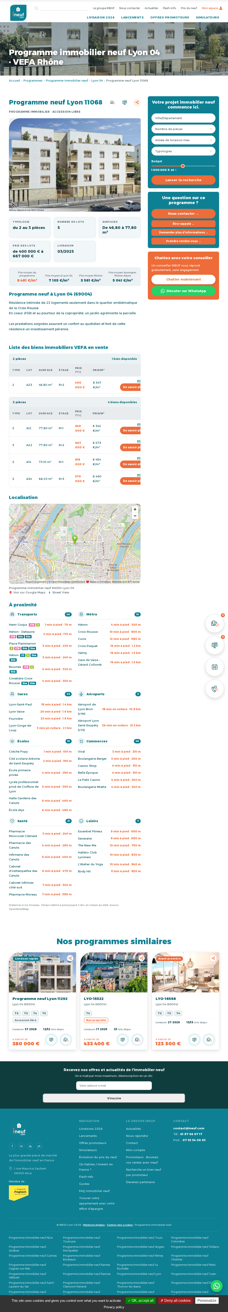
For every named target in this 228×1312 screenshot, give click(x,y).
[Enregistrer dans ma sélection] (112, 102)
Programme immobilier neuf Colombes (189, 1239)
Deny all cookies (177, 1300)
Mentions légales (94, 1224)
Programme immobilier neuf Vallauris (27, 1275)
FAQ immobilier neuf (94, 1191)
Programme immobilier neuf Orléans (195, 1246)
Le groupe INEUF (103, 8)
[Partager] (137, 102)
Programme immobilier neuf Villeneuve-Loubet (27, 1293)
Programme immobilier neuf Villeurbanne (189, 1293)
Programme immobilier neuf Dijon (193, 1282)
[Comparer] (125, 102)
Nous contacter (129, 8)
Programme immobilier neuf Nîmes (140, 1255)
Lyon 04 (97, 80)
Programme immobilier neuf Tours (140, 1237)
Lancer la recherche (183, 180)
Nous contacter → (183, 214)
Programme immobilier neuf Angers (140, 1246)
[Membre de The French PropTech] (39, 1193)
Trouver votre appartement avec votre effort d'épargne (96, 1203)
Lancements (132, 17)
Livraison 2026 (100, 17)
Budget (156, 161)
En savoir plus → (135, 387)
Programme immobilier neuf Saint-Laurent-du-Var (32, 1284)
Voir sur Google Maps (29, 592)
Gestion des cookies (120, 1224)
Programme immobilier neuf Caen (193, 1274)
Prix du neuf (189, 8)
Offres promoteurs (169, 17)
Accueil (14, 80)
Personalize (206, 1300)
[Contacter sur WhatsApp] (217, 1286)
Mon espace (210, 8)
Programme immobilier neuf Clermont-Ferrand (81, 1284)
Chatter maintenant (183, 279)
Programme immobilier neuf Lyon (139, 1274)
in (21, 1146)
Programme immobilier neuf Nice (31, 1237)
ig (30, 1146)
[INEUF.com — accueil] (18, 13)
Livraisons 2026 (91, 1128)
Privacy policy (114, 1307)
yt (39, 1146)
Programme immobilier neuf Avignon (135, 1293)
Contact (132, 1143)
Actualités (151, 8)
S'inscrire (114, 1098)
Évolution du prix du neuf (98, 1157)
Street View (60, 592)
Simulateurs (207, 17)
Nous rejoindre (137, 1136)
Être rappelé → (183, 223)
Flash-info (169, 8)
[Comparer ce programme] (51, 1039)
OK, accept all (142, 1300)
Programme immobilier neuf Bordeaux (81, 1257)
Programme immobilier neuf (67, 80)
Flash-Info (86, 1176)
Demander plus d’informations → (183, 232)
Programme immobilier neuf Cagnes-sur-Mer (27, 1266)
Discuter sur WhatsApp (186, 291)
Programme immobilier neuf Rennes (87, 1274)
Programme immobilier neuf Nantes (86, 1264)
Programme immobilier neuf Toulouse (81, 1239)
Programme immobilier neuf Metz (193, 1264)
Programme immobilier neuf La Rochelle (137, 1266)
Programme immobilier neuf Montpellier (81, 1248)
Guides (84, 1184)
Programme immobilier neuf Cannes (33, 1255)
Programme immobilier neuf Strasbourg (81, 1293)
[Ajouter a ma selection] (65, 1039)
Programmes (33, 80)
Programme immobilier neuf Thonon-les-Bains (135, 1284)
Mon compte (135, 1150)
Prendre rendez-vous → (183, 241)
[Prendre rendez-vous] (214, 667)
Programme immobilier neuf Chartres (189, 1257)
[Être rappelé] (214, 688)
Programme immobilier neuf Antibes (27, 1248)
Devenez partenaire (140, 1182)
